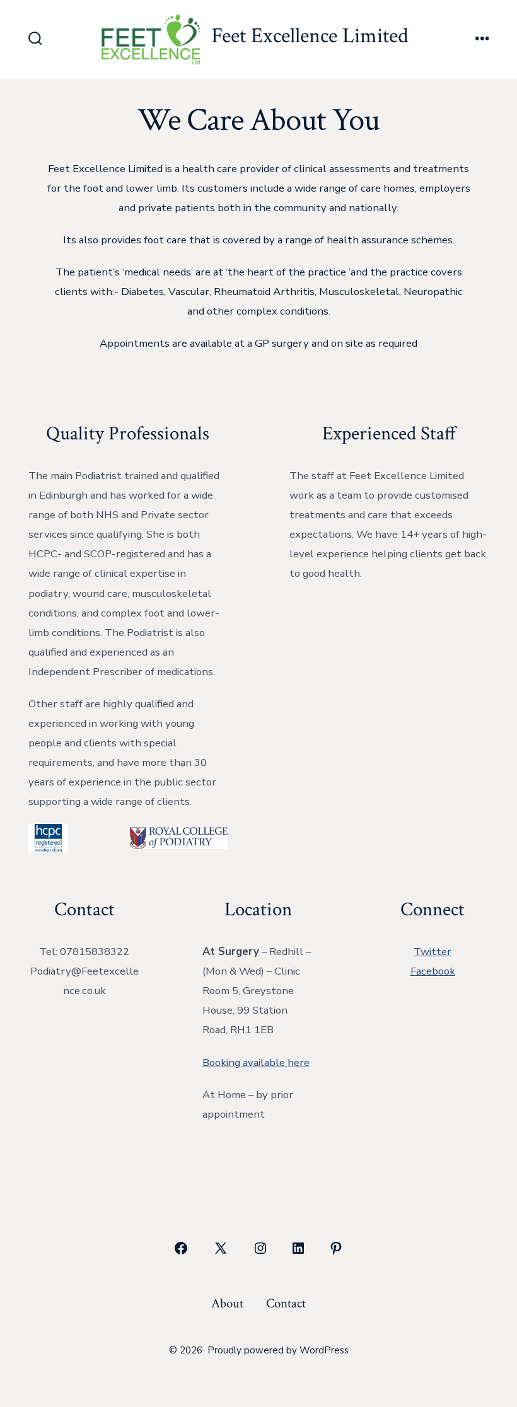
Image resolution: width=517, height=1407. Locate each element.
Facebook (432, 971)
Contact (286, 1303)
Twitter (432, 951)
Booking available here (256, 1062)
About (227, 1303)
